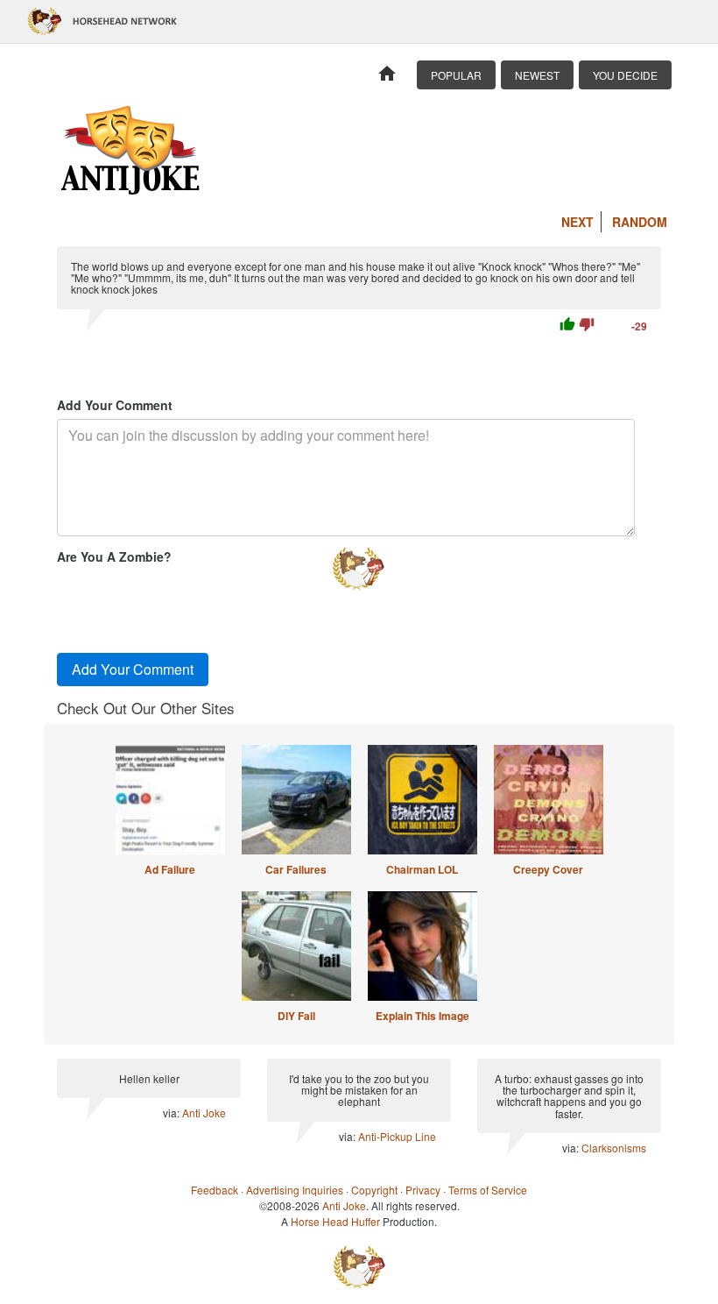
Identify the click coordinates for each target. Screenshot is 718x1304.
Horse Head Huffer (335, 1221)
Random (639, 221)
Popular (456, 74)
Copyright (374, 1189)
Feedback (214, 1189)
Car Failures (296, 869)
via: (172, 1112)
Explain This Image (422, 1016)
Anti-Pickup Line (397, 1136)
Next (577, 221)
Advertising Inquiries (294, 1189)
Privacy (422, 1189)
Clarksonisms (613, 1147)
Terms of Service (487, 1189)
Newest (537, 74)
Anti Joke (204, 1112)
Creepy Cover (548, 869)
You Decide (625, 74)
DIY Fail (296, 1016)
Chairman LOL (422, 869)
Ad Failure (169, 869)
